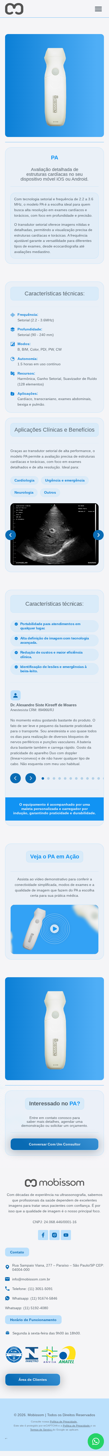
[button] (98, 8)
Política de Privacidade (64, 1421)
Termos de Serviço (41, 1429)
